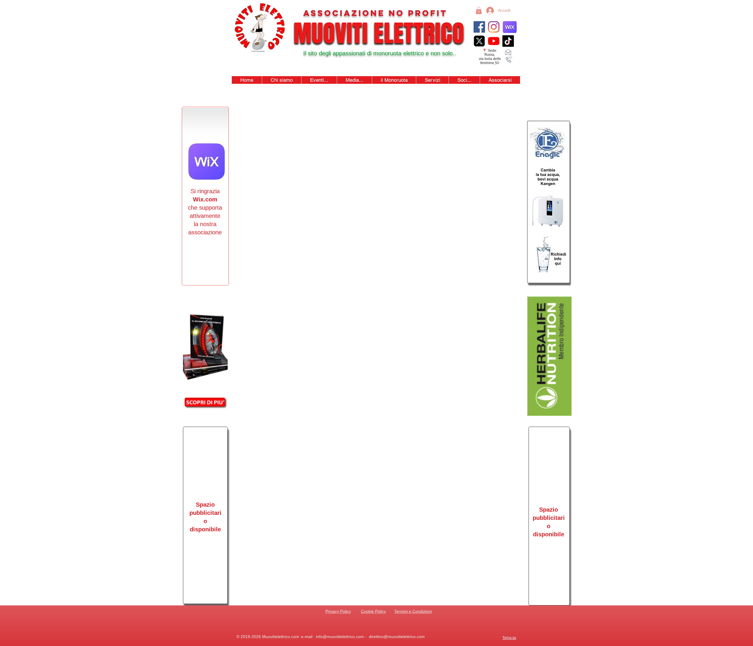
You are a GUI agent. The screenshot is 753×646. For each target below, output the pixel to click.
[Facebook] (479, 27)
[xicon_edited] (479, 41)
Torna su (509, 638)
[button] (319, 80)
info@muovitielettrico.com (340, 636)
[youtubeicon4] (493, 41)
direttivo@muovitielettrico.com (397, 636)
